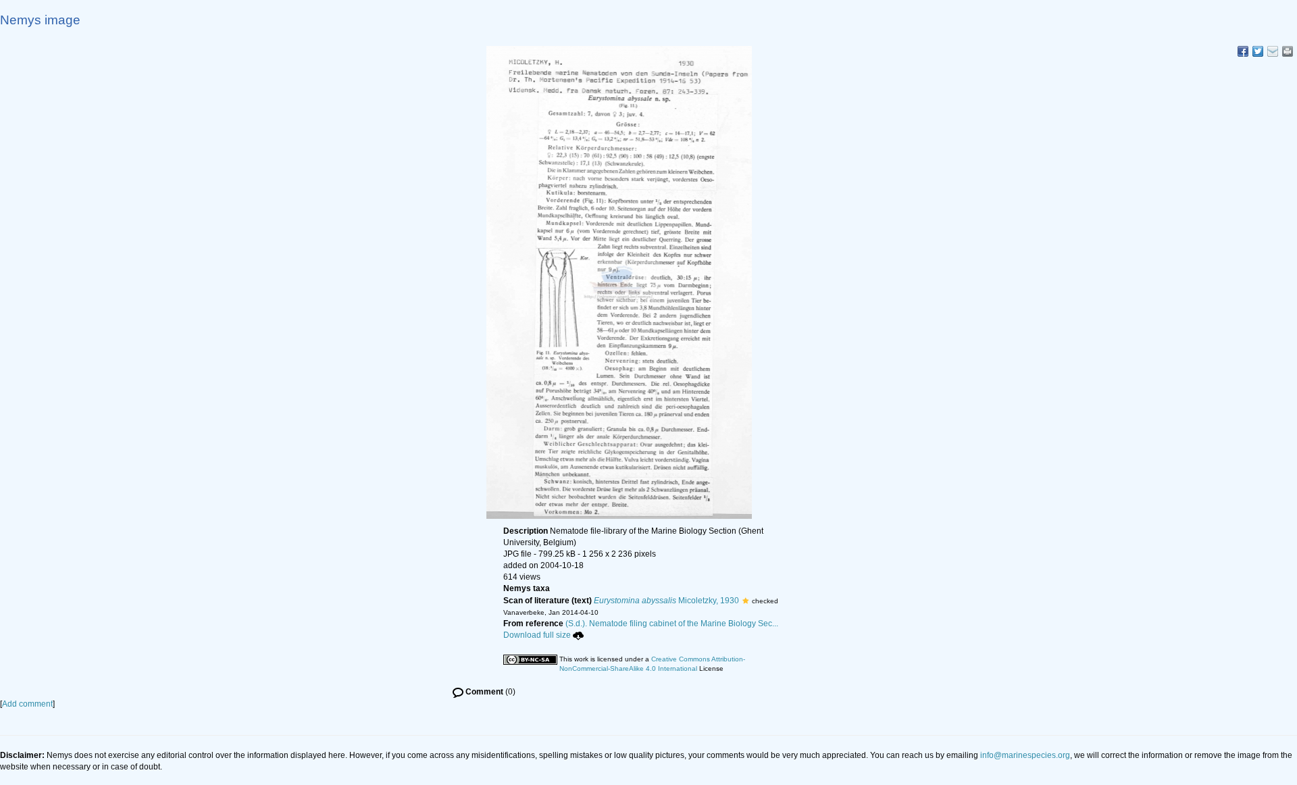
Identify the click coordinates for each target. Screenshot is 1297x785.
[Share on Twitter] (1257, 51)
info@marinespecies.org (1025, 755)
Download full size (537, 635)
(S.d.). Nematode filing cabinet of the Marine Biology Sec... (671, 623)
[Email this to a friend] (1287, 51)
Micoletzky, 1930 (666, 600)
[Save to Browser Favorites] (1272, 51)
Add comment (27, 704)
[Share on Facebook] (1243, 51)
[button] (745, 600)
